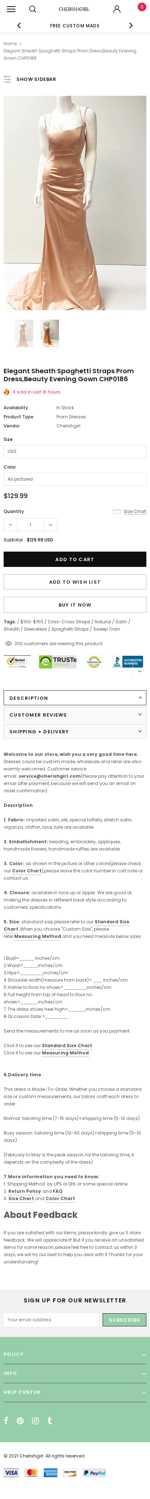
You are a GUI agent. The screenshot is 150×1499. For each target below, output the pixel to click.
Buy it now (75, 604)
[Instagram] (35, 1421)
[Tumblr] (49, 1421)
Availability (16, 408)
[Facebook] (6, 1421)
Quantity (14, 511)
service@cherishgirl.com (50, 776)
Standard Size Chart (67, 1045)
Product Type (18, 417)
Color (10, 467)
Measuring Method (37, 936)
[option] (75, 25)
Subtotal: (14, 540)
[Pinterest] (20, 1421)
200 (19, 643)
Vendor (12, 426)
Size (8, 439)
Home (10, 43)
